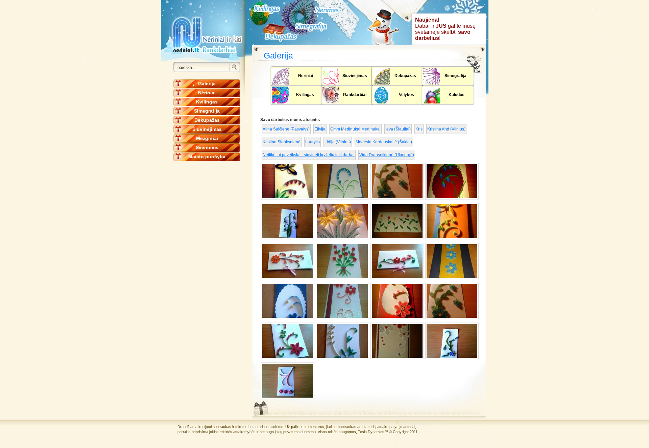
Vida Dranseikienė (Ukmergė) (386, 154)
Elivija (320, 129)
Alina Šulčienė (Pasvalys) (286, 129)
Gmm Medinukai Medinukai (355, 129)
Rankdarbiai (354, 94)
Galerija (207, 83)
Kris (419, 129)
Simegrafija (207, 111)
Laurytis (312, 142)
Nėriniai (207, 92)
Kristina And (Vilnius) (446, 129)
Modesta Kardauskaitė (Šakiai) (384, 142)
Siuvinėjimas (207, 129)
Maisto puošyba (206, 156)
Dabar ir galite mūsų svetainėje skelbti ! (445, 29)
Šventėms (207, 147)
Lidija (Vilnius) (337, 142)
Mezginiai (207, 138)
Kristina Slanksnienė (282, 142)
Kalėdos (456, 94)
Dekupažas (207, 120)
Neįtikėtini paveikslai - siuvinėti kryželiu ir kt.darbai (309, 154)
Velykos (406, 94)
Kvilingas (207, 101)
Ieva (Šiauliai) (398, 129)
